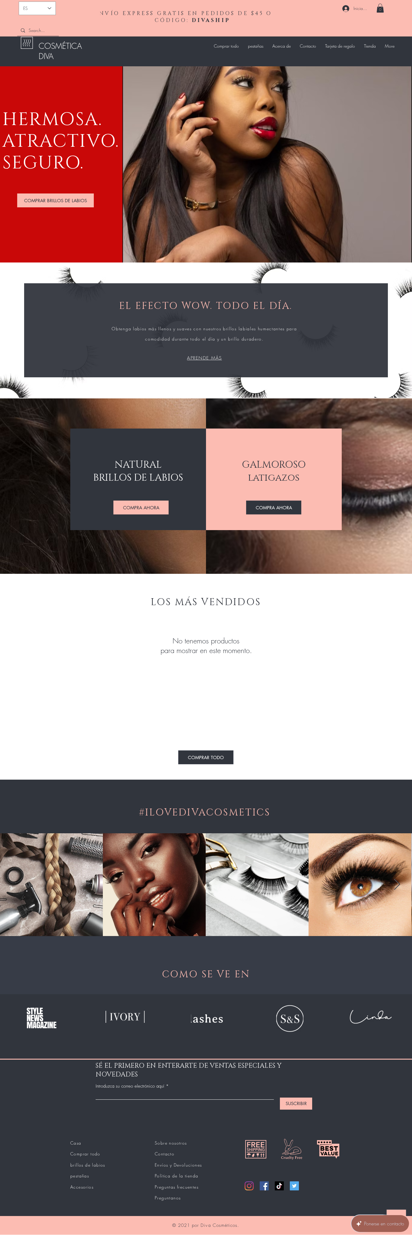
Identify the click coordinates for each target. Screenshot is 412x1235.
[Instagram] (249, 1185)
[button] (380, 8)
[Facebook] (264, 1185)
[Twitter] (294, 1185)
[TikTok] (279, 1185)
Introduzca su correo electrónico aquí (130, 1086)
